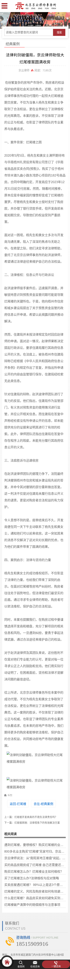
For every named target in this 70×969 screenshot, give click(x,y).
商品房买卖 (15, 168)
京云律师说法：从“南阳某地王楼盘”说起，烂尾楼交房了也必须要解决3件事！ (35, 858)
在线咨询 (35, 966)
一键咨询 (56, 966)
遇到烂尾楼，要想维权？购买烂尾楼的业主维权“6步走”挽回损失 (35, 845)
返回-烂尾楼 (18, 804)
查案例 (21, 966)
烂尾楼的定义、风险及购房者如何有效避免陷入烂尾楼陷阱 (35, 891)
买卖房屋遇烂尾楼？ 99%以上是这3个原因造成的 (35, 885)
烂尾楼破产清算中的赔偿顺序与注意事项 (32, 904)
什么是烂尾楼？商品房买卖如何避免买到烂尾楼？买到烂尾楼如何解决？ (35, 898)
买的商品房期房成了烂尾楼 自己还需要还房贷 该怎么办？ (35, 865)
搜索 (59, 32)
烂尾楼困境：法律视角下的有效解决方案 (37, 822)
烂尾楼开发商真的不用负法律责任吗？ (35, 817)
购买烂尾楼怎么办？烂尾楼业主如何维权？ (33, 871)
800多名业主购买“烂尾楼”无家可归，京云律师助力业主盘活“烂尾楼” (35, 851)
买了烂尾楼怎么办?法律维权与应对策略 (31, 878)
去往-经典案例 (43, 804)
